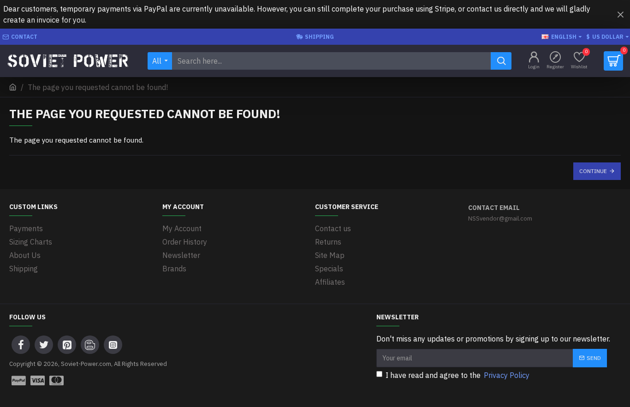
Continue (593, 171)
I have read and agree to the (457, 375)
